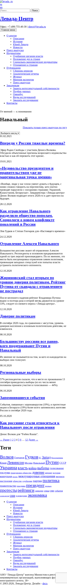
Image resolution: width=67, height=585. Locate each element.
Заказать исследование (25, 100)
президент (35, 485)
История (17, 41)
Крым (3, 462)
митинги (60, 476)
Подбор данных (22, 91)
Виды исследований (24, 97)
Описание (18, 38)
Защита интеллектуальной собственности (36, 88)
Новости (18, 47)
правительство (8, 485)
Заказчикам (13, 85)
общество (17, 481)
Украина (8, 467)
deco (44, 583)
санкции (39, 491)
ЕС (40, 458)
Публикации (14, 67)
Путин (52, 462)
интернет (48, 473)
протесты (8, 490)
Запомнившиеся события (22, 397)
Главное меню (8, 30)
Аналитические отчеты (26, 73)
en (1, 7)
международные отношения (36, 476)
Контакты (12, 103)
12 (26, 439)
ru (1, 4)
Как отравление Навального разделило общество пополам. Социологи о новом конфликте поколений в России (27, 217)
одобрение (27, 481)
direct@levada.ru (37, 26)
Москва (29, 462)
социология (4, 496)
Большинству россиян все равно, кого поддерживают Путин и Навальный (29, 345)
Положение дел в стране (26, 59)
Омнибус (18, 94)
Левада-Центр (16, 19)
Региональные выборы (20, 372)
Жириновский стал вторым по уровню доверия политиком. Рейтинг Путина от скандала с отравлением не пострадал (33, 284)
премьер (48, 486)
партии (37, 481)
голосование (57, 468)
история (56, 473)
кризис (15, 477)
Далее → (33, 439)
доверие (38, 472)
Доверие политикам (17, 316)
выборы (43, 468)
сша (12, 495)
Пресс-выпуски (15, 50)
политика (51, 480)
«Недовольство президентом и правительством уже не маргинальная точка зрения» (27, 172)
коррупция (6, 476)
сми (52, 490)
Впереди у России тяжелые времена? (32, 143)
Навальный (39, 463)
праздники (21, 486)
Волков (7, 456)
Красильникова (57, 458)
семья (46, 491)
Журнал (17, 76)
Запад (46, 457)
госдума (5, 472)
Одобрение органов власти (28, 56)
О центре (12, 35)
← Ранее (5, 439)
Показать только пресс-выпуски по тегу (45, 127)
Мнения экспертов (23, 79)
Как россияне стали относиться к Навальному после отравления (30, 425)
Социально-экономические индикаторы (35, 62)
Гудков (31, 456)
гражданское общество (21, 473)
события (59, 491)
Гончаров (19, 457)
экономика (37, 495)
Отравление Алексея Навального (29, 243)
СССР (62, 462)
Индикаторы (14, 53)
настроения (6, 481)
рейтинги (26, 490)
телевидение (21, 496)
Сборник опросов (23, 70)
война (32, 468)
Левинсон (15, 462)
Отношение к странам (25, 65)
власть (23, 468)
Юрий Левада (20, 44)
